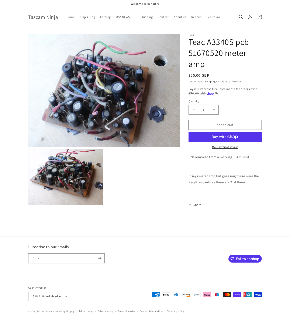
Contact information (151, 311)
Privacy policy (106, 311)
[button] (241, 17)
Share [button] (197, 205)
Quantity (194, 101)
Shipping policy (175, 311)
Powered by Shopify (64, 311)
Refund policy (86, 311)
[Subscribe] (99, 258)
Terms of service (126, 311)
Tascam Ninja (44, 311)
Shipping (210, 81)
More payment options (225, 146)
